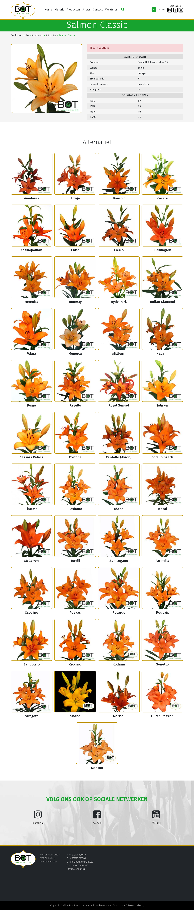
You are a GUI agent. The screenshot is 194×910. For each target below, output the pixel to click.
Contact (98, 9)
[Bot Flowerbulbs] (23, 10)
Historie (59, 9)
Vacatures (111, 9)
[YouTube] (181, 10)
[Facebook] (175, 10)
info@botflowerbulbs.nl (82, 861)
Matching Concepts (112, 905)
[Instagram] (169, 10)
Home (48, 9)
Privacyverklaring (76, 868)
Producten (73, 9)
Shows (86, 9)
